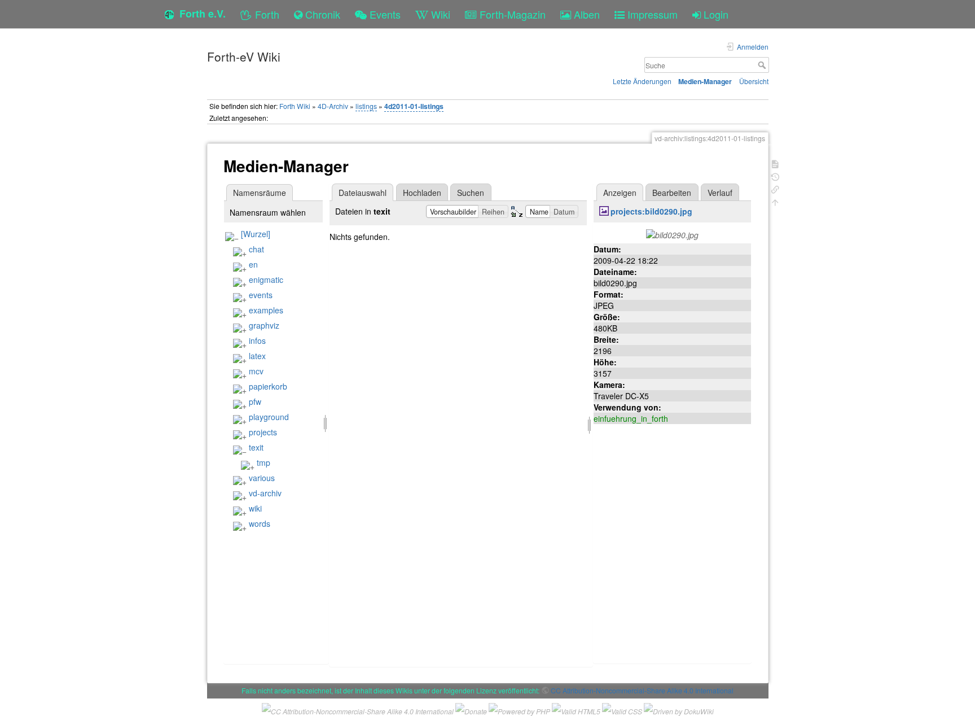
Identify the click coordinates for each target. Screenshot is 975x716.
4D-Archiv (333, 106)
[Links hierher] (775, 188)
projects (263, 432)
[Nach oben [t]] (775, 201)
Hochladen (422, 192)
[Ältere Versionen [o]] (775, 175)
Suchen (470, 192)
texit (256, 447)
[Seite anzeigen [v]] (775, 162)
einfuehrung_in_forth (631, 418)
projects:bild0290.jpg (651, 211)
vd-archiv (265, 493)
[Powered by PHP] (519, 710)
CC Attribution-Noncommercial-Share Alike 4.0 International (642, 690)
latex (257, 355)
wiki (255, 508)
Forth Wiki (294, 106)
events (261, 294)
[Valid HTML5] (576, 710)
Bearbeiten (671, 192)
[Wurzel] (255, 233)
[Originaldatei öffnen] (672, 233)
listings (366, 106)
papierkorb (268, 386)
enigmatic (266, 279)
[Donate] (471, 710)
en (253, 264)
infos (257, 340)
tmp (263, 462)
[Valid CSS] (622, 710)
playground (269, 416)
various (262, 477)
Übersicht (753, 81)
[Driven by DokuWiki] (679, 710)
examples (266, 310)
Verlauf (720, 192)
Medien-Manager (705, 81)
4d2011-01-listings (413, 106)
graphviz (264, 325)
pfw (255, 401)
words (259, 523)
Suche (763, 65)
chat (256, 249)
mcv (256, 371)
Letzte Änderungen (642, 81)
